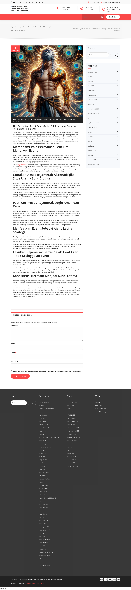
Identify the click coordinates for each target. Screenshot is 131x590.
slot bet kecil (44, 511)
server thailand (45, 479)
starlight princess (46, 562)
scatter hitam (44, 472)
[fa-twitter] (17, 2)
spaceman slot (45, 555)
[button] (102, 17)
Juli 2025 (90, 132)
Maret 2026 (92, 95)
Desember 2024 (93, 164)
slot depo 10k (44, 517)
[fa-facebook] (11, 2)
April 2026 (91, 90)
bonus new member (47, 409)
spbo (41, 559)
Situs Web (14, 362)
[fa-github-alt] (29, 2)
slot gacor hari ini (45, 530)
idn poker (43, 421)
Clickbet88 (43, 418)
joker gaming (44, 424)
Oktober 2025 (92, 118)
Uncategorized (45, 565)
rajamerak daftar (57, 119)
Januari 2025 (92, 160)
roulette (42, 463)
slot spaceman (45, 540)
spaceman (43, 549)
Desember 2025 (93, 109)
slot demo (43, 514)
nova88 (42, 456)
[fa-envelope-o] (36, 2)
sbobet (42, 469)
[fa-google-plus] (20, 2)
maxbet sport (44, 453)
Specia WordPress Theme (35, 583)
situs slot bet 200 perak (48, 498)
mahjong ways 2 (45, 447)
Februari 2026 (92, 100)
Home (106, 27)
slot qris (42, 536)
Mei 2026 (91, 86)
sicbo (42, 482)
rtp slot (42, 466)
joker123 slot (44, 428)
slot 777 (43, 501)
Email (13, 353)
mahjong (43, 440)
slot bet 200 (44, 508)
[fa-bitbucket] (32, 2)
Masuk (98, 402)
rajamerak (114, 27)
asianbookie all (45, 402)
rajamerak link (22, 165)
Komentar (15, 325)
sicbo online (44, 488)
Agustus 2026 (92, 72)
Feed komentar (101, 409)
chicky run (43, 415)
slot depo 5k (44, 520)
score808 (43, 476)
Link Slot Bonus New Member (50, 437)
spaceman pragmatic (47, 552)
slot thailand (44, 543)
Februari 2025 (92, 155)
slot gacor (43, 523)
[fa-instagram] (23, 2)
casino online (44, 412)
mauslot (42, 450)
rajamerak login (67, 119)
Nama (13, 343)
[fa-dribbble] (26, 2)
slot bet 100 (44, 504)
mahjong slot (44, 444)
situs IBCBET (44, 492)
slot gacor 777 (45, 527)
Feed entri (99, 405)
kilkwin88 (43, 434)
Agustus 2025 (92, 127)
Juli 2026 (90, 76)
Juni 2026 (91, 81)
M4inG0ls (17, 119)
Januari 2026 (92, 104)
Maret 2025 (92, 151)
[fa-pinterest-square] (42, 2)
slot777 (42, 546)
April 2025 (91, 146)
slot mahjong (44, 533)
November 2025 (93, 114)
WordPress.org (101, 412)
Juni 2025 (91, 137)
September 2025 (93, 123)
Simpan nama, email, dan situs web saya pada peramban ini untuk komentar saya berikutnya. (46, 371)
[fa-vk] (39, 2)
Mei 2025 (91, 141)
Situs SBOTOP (44, 495)
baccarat (43, 405)
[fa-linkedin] (14, 2)
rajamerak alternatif (45, 119)
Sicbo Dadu (44, 485)
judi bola (43, 431)
